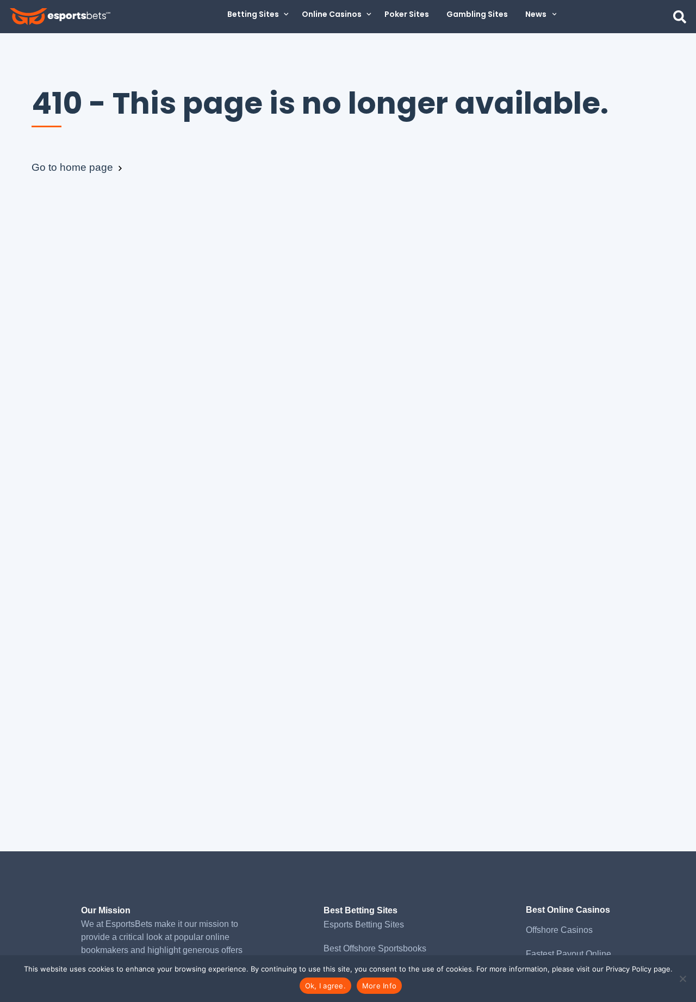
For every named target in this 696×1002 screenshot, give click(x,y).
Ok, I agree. (325, 985)
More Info (379, 985)
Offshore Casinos (559, 930)
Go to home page (74, 167)
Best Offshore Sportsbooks (375, 948)
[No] (682, 978)
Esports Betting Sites (364, 924)
